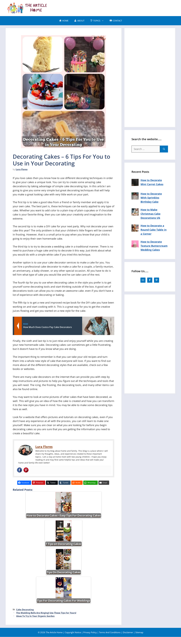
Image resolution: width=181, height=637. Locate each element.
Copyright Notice (73, 632)
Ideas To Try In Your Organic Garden (35, 616)
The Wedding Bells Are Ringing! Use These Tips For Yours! (46, 612)
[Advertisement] (123, 7)
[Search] (164, 149)
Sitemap (139, 632)
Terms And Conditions (109, 632)
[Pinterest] (26, 470)
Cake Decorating (25, 609)
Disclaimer (128, 632)
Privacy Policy (90, 632)
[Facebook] (19, 470)
